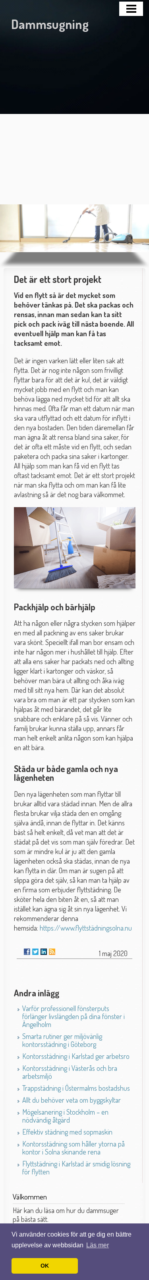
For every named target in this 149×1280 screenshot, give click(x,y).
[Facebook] (27, 952)
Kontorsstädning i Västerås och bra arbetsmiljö (69, 1072)
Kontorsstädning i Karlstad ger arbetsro (76, 1056)
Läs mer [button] (97, 1245)
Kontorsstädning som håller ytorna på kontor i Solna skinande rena (73, 1147)
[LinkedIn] (44, 952)
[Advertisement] (74, 111)
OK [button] (45, 1265)
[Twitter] (35, 952)
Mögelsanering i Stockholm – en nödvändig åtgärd (65, 1116)
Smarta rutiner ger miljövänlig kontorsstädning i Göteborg (62, 1040)
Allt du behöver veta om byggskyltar (71, 1100)
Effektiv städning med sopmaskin (67, 1131)
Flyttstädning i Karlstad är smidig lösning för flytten (76, 1167)
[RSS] (52, 952)
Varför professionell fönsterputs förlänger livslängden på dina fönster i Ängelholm (73, 1016)
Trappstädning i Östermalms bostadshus (76, 1088)
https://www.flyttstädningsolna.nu (86, 927)
